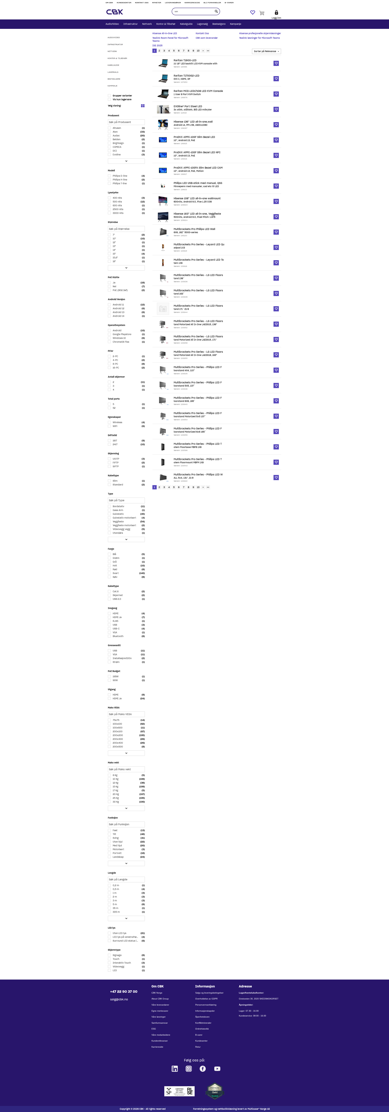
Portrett (117, 853)
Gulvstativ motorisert (124, 517)
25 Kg (115, 798)
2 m (114, 896)
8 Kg (114, 775)
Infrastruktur (130, 24)
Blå (114, 554)
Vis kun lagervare (121, 99)
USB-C (116, 628)
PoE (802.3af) (120, 290)
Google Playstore (121, 334)
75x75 (115, 720)
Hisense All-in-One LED (164, 33)
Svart (115, 573)
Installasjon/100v (122, 658)
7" (113, 234)
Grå (114, 561)
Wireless (117, 422)
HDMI (115, 613)
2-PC (115, 356)
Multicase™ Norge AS (259, 1109)
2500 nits (117, 209)
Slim (114, 481)
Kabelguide (186, 24)
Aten (115, 131)
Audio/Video (112, 24)
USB (114, 625)
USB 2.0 (116, 599)
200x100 (117, 731)
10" (114, 238)
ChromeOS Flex (120, 342)
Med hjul (117, 845)
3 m (114, 900)
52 (113, 408)
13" (114, 246)
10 (198, 50)
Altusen (116, 128)
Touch (115, 959)
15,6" (115, 257)
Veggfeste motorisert (124, 525)
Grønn (115, 558)
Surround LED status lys (125, 940)
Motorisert (118, 849)
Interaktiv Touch (121, 962)
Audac (116, 135)
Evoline (116, 154)
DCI (114, 150)
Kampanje (235, 24)
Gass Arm (117, 510)
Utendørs (117, 533)
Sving (115, 838)
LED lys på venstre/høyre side (125, 937)
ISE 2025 (157, 45)
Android (116, 330)
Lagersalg (202, 24)
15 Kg (115, 786)
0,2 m (115, 885)
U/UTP (115, 458)
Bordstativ (118, 506)
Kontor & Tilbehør (166, 24)
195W (115, 676)
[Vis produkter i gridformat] (142, 106)
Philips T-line (119, 183)
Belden (116, 139)
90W (115, 680)
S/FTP (115, 466)
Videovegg (118, 966)
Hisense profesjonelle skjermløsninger (260, 33)
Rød (114, 569)
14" (114, 250)
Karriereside (192, 2)
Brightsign (118, 143)
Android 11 (118, 304)
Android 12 (118, 308)
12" (114, 242)
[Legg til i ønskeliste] (276, 63)
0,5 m (115, 889)
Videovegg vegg (121, 529)
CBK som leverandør (207, 38)
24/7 (114, 444)
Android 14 (118, 316)
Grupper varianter (122, 95)
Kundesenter (124, 2)
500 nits (117, 201)
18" (114, 261)
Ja (113, 282)
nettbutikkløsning (227, 1109)
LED (114, 970)
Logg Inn (276, 18)
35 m (115, 908)
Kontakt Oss (142, 2)
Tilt (114, 834)
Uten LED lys (119, 933)
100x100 (117, 724)
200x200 (117, 735)
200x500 (117, 746)
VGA (114, 632)
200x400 (117, 743)
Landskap (118, 857)
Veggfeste (118, 521)
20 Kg (115, 794)
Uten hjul (117, 841)
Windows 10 (119, 338)
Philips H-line (119, 179)
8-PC (115, 364)
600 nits (117, 205)
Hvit (114, 565)
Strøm (115, 662)
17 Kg (115, 790)
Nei (114, 286)
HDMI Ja (117, 617)
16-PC (115, 367)
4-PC (115, 360)
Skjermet (117, 595)
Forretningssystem (203, 1109)
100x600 (117, 727)
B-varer (229, 2)
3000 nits (117, 213)
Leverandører (173, 2)
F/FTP (115, 462)
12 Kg (115, 782)
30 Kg (115, 801)
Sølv (114, 577)
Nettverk (147, 24)
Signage (117, 955)
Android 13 (118, 312)
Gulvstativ (118, 514)
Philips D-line (119, 176)
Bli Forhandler (212, 2)
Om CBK (109, 2)
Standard (117, 484)
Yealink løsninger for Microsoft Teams (259, 38)
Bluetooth (117, 636)
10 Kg (115, 779)
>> (208, 50)
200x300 (117, 739)
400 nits (117, 198)
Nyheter (156, 2)
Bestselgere (218, 24)
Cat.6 (115, 591)
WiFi (114, 426)
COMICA (116, 147)
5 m (114, 904)
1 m (114, 893)
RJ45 (115, 621)
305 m (116, 912)
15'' (114, 253)
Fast (114, 830)
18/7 (114, 440)
